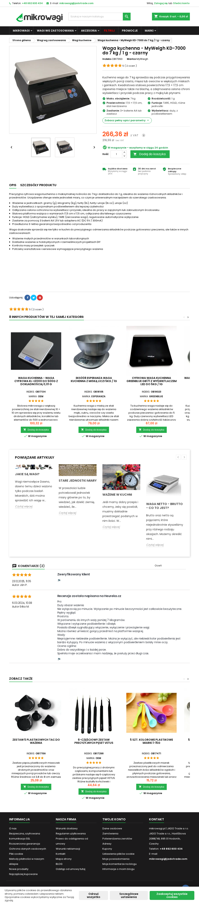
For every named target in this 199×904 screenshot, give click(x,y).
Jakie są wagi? (27, 474)
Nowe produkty (18, 869)
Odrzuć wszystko (93, 895)
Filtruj (109, 31)
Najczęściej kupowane (23, 874)
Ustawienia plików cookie (118, 854)
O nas (13, 828)
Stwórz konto (181, 3)
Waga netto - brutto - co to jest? (164, 506)
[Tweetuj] (34, 298)
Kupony (107, 849)
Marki (149, 31)
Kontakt (60, 854)
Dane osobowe (112, 828)
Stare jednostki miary (78, 480)
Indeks (106, 59)
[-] (124, 156)
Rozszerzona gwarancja (24, 844)
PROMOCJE (130, 31)
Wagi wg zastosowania (55, 31)
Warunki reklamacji (68, 849)
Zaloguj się (161, 3)
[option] (34, 489)
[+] (124, 152)
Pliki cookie (16, 854)
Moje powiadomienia (115, 859)
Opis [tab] (12, 185)
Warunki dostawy (67, 828)
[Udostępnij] (27, 298)
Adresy (106, 844)
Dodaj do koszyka (149, 154)
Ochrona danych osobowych (27, 849)
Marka (131, 59)
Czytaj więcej (23, 506)
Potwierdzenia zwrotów (117, 838)
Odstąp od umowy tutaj (70, 869)
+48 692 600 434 (32, 3)
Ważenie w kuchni (117, 494)
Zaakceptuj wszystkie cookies (172, 895)
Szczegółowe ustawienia (128, 895)
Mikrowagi (21, 31)
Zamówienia (110, 833)
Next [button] (184, 457)
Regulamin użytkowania (71, 833)
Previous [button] (178, 457)
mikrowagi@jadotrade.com (76, 3)
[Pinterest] (40, 298)
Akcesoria (89, 31)
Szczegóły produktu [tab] (38, 185)
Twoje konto (114, 819)
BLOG (59, 864)
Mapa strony (64, 859)
